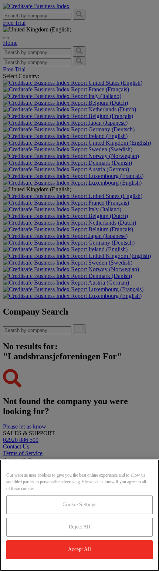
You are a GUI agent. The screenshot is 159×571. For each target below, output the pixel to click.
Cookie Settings (79, 504)
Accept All (79, 549)
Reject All (79, 527)
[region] (79, 515)
